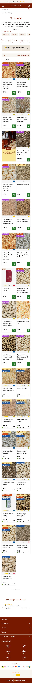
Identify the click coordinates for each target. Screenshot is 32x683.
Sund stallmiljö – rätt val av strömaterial (9, 152)
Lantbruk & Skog (7, 13)
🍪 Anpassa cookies (19, 680)
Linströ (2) (26, 41)
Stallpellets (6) (17, 41)
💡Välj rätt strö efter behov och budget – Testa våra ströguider (15, 48)
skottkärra (5, 34)
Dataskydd (10, 680)
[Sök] (29, 9)
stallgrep (14, 34)
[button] (22, 1)
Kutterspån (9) (6, 41)
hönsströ (22, 34)
